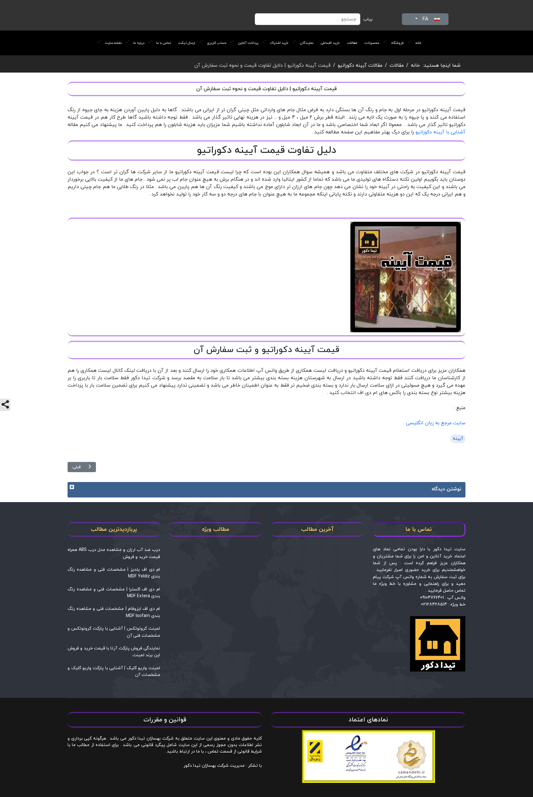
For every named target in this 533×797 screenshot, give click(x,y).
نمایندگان (306, 42)
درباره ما (138, 42)
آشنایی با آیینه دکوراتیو (440, 132)
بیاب (368, 19)
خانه (418, 42)
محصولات (372, 42)
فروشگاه (397, 42)
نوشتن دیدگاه (446, 489)
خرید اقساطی (330, 42)
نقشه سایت (113, 42)
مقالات (352, 42)
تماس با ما (163, 42)
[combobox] (307, 19)
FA (425, 19)
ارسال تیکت (186, 42)
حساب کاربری (216, 42)
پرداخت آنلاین (248, 42)
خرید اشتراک (279, 42)
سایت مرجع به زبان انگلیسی (435, 423)
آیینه (458, 439)
